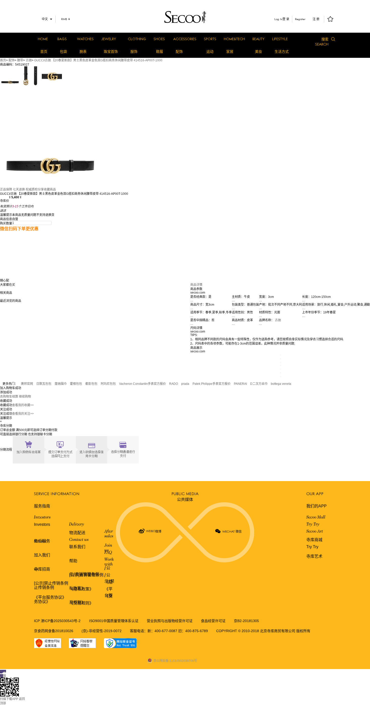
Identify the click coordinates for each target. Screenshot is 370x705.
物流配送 (77, 533)
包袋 (63, 52)
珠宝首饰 (111, 52)
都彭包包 (91, 384)
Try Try (312, 525)
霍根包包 (76, 384)
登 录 (285, 19)
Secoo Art (314, 532)
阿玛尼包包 (108, 384)
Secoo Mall (315, 517)
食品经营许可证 (213, 621)
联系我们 (77, 547)
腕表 (83, 52)
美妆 (258, 52)
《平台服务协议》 (50, 597)
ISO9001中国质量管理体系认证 (113, 621)
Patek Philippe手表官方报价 (212, 384)
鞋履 (159, 52)
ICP (37, 621)
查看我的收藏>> (23, 405)
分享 (41, 189)
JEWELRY (108, 39)
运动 (209, 52)
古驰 (29, 60)
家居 (229, 52)
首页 (43, 52)
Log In (278, 19)
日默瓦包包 (43, 384)
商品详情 (196, 285)
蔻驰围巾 (61, 384)
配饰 (179, 52)
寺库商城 (314, 540)
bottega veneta (281, 384)
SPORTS (210, 39)
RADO (173, 384)
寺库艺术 (314, 556)
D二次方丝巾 (259, 384)
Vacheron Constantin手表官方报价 (142, 384)
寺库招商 (42, 569)
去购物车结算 (9, 396)
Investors (42, 517)
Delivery (76, 525)
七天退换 (19, 189)
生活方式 (282, 52)
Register (300, 19)
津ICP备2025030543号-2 (61, 621)
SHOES (159, 39)
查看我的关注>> (23, 413)
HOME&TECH (234, 39)
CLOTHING (137, 39)
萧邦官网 (27, 384)
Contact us (79, 540)
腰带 (20, 60)
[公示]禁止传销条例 (51, 583)
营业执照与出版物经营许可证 (170, 621)
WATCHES (85, 39)
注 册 (316, 19)
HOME (43, 39)
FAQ (108, 553)
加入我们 (42, 555)
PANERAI (240, 384)
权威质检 (32, 189)
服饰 (133, 52)
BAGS (62, 39)
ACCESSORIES (184, 39)
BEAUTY (258, 39)
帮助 (73, 561)
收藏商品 (50, 189)
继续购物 (25, 396)
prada (185, 384)
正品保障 (6, 189)
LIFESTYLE (280, 39)
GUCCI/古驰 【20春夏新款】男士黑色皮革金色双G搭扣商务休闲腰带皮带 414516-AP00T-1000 (98, 60)
